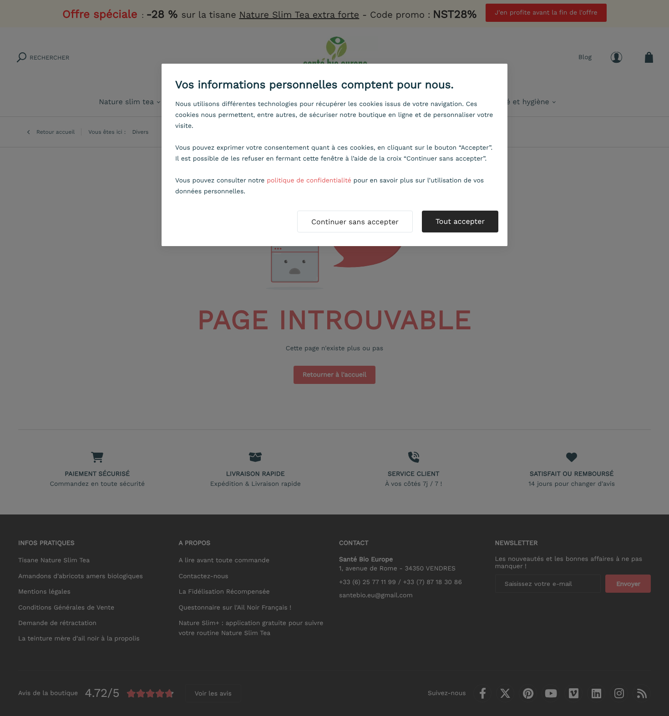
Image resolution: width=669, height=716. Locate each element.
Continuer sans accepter (355, 221)
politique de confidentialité (309, 180)
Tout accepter (460, 221)
